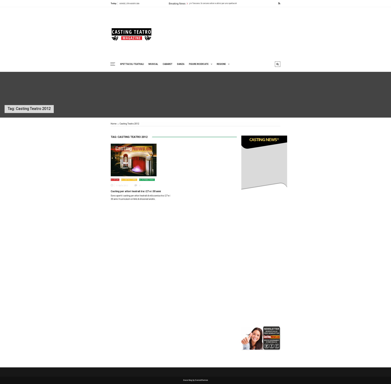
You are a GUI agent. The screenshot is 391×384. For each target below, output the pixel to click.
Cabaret (167, 64)
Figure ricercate (198, 64)
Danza (180, 64)
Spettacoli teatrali (132, 64)
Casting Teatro (130, 180)
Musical (153, 64)
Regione (221, 64)
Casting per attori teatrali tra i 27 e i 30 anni (136, 191)
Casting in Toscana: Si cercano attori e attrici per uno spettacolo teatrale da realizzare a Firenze (207, 3)
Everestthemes (201, 380)
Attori (116, 180)
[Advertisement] (224, 32)
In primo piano (148, 180)
